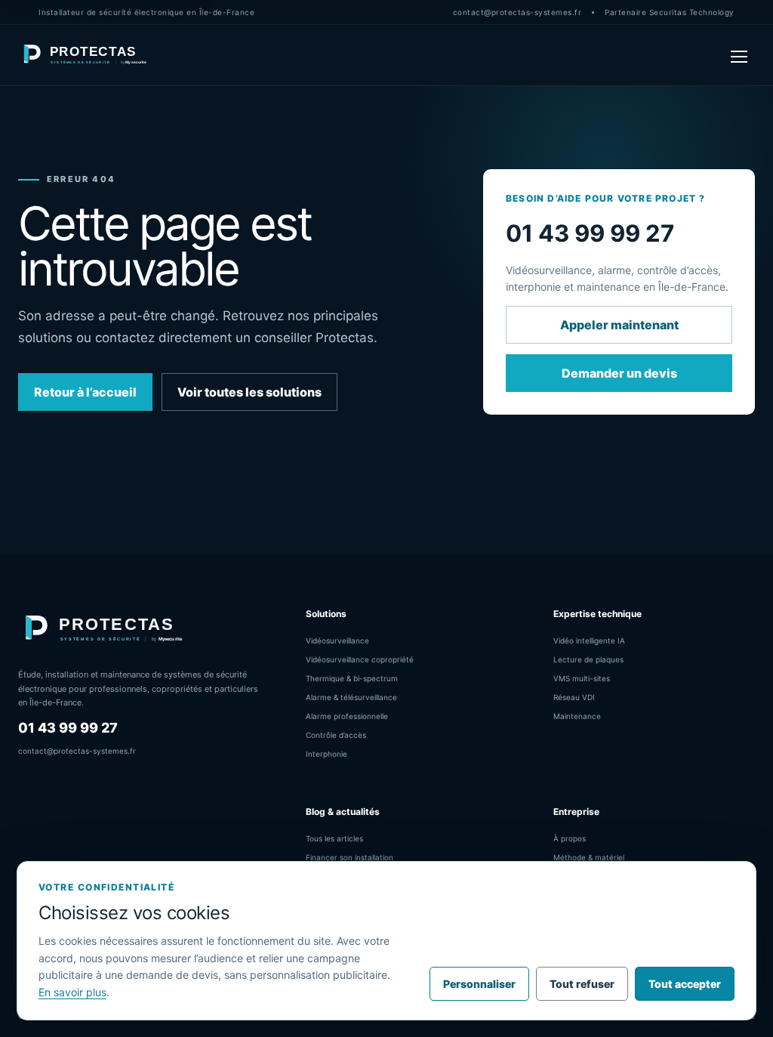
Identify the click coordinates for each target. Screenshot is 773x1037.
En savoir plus (72, 992)
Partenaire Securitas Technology (670, 12)
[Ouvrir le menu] (739, 55)
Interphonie (326, 753)
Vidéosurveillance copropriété (360, 659)
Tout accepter (684, 983)
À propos (569, 838)
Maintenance (577, 716)
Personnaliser (479, 983)
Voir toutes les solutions (249, 392)
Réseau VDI (574, 697)
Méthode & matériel (588, 857)
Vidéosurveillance (337, 640)
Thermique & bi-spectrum (352, 678)
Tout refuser (582, 983)
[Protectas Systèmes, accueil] (86, 55)
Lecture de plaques (588, 659)
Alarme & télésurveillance (351, 697)
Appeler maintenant (619, 324)
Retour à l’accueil (85, 392)
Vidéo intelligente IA (589, 640)
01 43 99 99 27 (68, 728)
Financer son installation (349, 857)
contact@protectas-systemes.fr (517, 12)
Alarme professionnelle (347, 716)
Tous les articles (334, 838)
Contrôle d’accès (336, 734)
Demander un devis (619, 373)
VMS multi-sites (581, 678)
